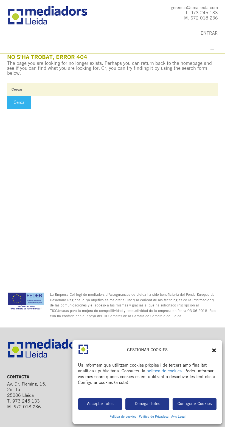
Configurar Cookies (195, 404)
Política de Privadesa (153, 416)
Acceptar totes (100, 404)
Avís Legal (178, 416)
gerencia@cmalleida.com (194, 8)
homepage (192, 63)
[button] (214, 350)
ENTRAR (209, 33)
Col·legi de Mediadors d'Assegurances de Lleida (53, 15)
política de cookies (164, 371)
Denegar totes (147, 404)
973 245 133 (204, 13)
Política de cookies (122, 416)
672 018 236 (204, 18)
